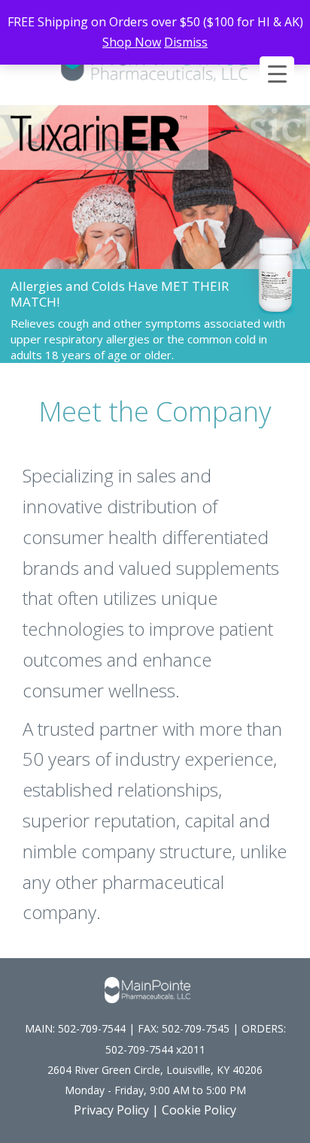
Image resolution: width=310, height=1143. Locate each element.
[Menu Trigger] (277, 73)
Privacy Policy (111, 1110)
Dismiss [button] (186, 42)
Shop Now (131, 42)
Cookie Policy (199, 1110)
